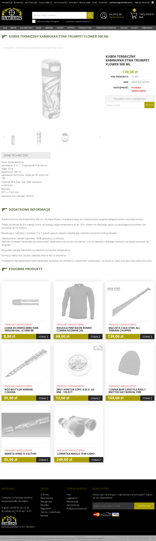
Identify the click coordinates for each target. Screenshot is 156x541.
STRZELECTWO (85, 27)
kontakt (103, 2)
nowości (19, 2)
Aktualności (46, 501)
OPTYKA (70, 27)
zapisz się (144, 506)
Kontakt (44, 515)
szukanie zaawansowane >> (78, 21)
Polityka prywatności (77, 508)
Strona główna (8, 48)
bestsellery (31, 2)
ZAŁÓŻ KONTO (116, 17)
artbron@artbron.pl (121, 2)
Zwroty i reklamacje (50, 511)
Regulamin (46, 508)
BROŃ (13, 27)
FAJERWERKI (147, 27)
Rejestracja (72, 501)
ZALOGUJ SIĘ (115, 14)
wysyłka (73, 2)
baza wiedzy (45, 2)
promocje (7, 2)
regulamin (84, 2)
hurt (94, 2)
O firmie (45, 494)
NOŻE (38, 27)
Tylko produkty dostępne (47, 21)
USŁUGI (123, 27)
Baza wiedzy (47, 497)
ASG (5, 27)
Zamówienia (73, 504)
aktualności (60, 2)
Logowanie (72, 497)
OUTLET (134, 27)
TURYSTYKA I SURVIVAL (106, 27)
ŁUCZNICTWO (26, 27)
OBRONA (49, 27)
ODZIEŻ (60, 27)
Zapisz (149, 105)
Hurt (69, 494)
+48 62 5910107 (142, 2)
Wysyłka (45, 504)
